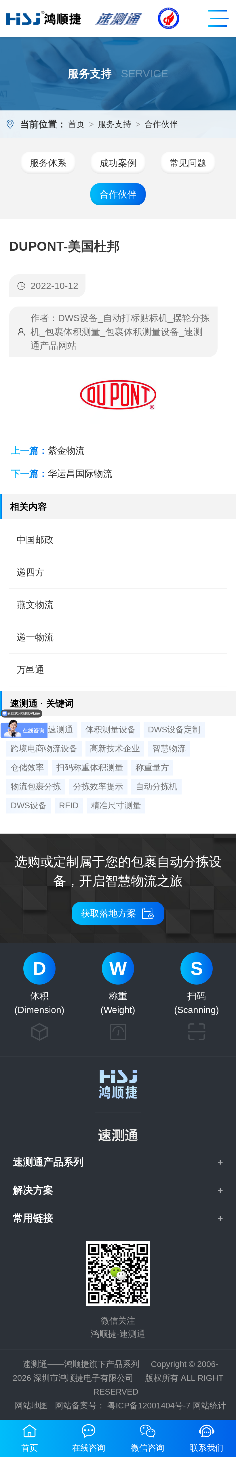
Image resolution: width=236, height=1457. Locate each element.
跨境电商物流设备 (44, 748)
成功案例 (118, 163)
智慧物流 (169, 748)
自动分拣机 (156, 786)
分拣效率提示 (98, 786)
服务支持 (114, 124)
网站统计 (209, 1405)
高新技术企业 (115, 748)
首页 (76, 124)
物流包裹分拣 (36, 786)
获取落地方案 (118, 913)
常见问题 (188, 163)
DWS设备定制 (174, 729)
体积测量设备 (110, 729)
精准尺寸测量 (116, 805)
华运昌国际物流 (80, 473)
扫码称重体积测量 (89, 767)
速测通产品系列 (48, 1161)
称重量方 (152, 767)
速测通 (60, 729)
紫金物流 (66, 450)
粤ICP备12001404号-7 (149, 1405)
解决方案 (33, 1189)
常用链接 (33, 1217)
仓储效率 (27, 767)
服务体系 (48, 163)
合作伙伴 (161, 124)
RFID (69, 805)
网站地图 (31, 1405)
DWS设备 (29, 805)
